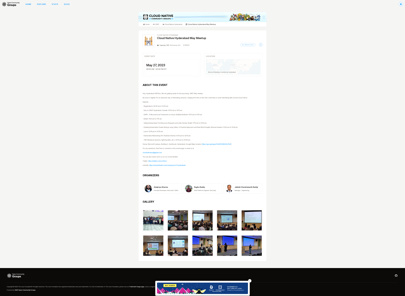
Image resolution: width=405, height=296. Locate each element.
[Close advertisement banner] (249, 280)
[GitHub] (396, 276)
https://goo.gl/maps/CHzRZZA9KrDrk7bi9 (216, 144)
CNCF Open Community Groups (25, 290)
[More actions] (260, 44)
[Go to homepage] (12, 4)
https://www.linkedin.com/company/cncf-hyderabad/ (167, 165)
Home (28, 4)
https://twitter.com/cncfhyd (157, 161)
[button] (162, 188)
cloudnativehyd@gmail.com (152, 152)
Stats (55, 4)
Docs (67, 4)
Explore (41, 4)
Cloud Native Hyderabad (167, 35)
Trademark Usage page (136, 286)
